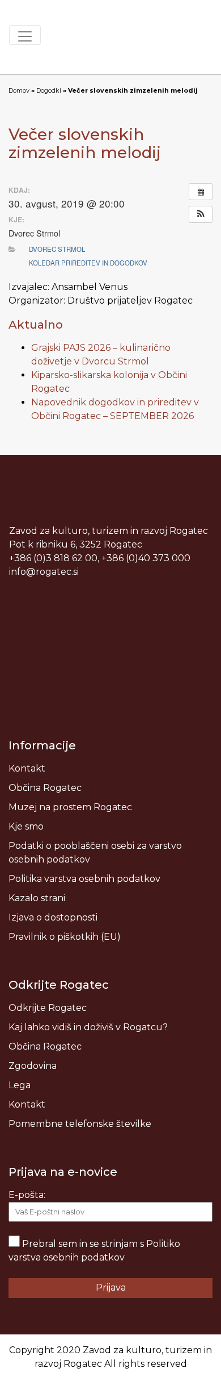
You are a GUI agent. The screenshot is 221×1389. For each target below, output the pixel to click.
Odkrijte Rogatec (47, 1007)
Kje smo (26, 826)
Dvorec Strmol (57, 249)
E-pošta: (26, 1194)
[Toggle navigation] (25, 35)
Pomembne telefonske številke (79, 1123)
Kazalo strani (36, 898)
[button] (200, 214)
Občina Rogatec (45, 787)
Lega (19, 1085)
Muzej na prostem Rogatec (70, 807)
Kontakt (26, 768)
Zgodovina (32, 1065)
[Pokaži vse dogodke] (200, 191)
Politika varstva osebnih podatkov (84, 878)
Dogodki (48, 90)
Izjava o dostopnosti (52, 917)
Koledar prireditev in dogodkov (88, 262)
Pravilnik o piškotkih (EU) (64, 936)
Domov (18, 90)
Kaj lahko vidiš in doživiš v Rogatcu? (88, 1027)
